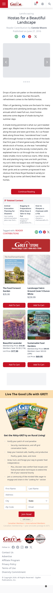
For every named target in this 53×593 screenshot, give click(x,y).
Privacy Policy (9, 564)
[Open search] (49, 3)
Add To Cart (14, 305)
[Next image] (47, 62)
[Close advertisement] (45, 586)
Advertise (7, 556)
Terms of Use (9, 568)
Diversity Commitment (14, 572)
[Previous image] (6, 62)
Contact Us (7, 552)
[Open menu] (4, 4)
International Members (35, 523)
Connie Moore (39, 27)
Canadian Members (16, 523)
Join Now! (27, 514)
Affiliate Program (11, 560)
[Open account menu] (42, 3)
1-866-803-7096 (34, 248)
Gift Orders (26, 519)
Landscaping (26, 13)
